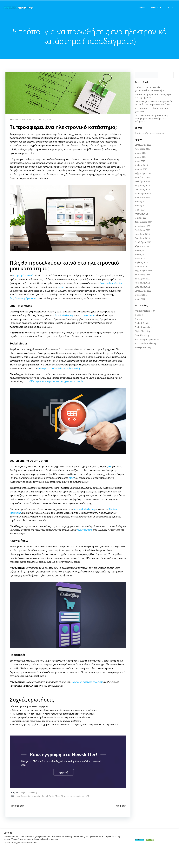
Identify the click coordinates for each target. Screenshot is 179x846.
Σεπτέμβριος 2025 (143, 144)
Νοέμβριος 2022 (142, 282)
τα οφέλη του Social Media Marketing (60, 368)
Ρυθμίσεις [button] (139, 840)
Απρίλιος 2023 (141, 262)
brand (60, 287)
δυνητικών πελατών (111, 283)
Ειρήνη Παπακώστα (21, 119)
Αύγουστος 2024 (142, 197)
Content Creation (142, 323)
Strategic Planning (143, 347)
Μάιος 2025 (140, 161)
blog (71, 477)
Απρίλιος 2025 (141, 165)
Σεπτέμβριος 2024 (143, 193)
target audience (77, 796)
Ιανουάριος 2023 (142, 274)
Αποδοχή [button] (150, 840)
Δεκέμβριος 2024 (142, 181)
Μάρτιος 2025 (141, 169)
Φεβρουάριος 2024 (143, 222)
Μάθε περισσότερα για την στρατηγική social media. (56, 381)
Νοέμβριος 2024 (142, 185)
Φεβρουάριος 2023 (143, 270)
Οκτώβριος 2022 (142, 286)
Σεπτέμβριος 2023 (143, 242)
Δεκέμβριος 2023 (142, 230)
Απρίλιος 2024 (141, 213)
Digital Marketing (29, 792)
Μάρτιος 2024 (141, 217)
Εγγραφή (63, 772)
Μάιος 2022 (140, 299)
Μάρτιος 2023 (141, 266)
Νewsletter (90, 315)
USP (87, 796)
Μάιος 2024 (140, 209)
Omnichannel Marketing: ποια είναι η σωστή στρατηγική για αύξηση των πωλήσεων (151, 118)
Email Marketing (64, 315)
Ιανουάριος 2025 (142, 177)
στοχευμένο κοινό (23, 275)
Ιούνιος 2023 (141, 254)
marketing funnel (40, 796)
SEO (110, 466)
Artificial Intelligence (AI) (145, 311)
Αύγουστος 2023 (142, 246)
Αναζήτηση (166, 75)
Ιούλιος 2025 (141, 153)
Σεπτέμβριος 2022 (143, 291)
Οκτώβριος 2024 (142, 189)
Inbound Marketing (84, 509)
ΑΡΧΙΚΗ (141, 7)
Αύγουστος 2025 (142, 149)
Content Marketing (143, 327)
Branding (139, 319)
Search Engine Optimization (147, 339)
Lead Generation (23, 796)
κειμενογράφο (84, 529)
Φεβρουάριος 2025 (143, 173)
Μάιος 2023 (140, 258)
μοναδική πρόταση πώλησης (87, 681)
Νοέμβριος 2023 (142, 234)
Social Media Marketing (145, 343)
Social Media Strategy (59, 796)
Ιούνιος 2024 (141, 205)
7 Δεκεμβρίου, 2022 (42, 119)
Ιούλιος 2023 (141, 250)
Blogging (139, 315)
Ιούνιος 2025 (141, 157)
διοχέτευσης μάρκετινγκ (23, 298)
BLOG (170, 7)
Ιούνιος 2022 (141, 295)
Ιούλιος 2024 (141, 201)
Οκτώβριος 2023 (142, 238)
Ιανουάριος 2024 (142, 226)
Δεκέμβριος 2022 (142, 278)
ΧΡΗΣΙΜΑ (155, 7)
